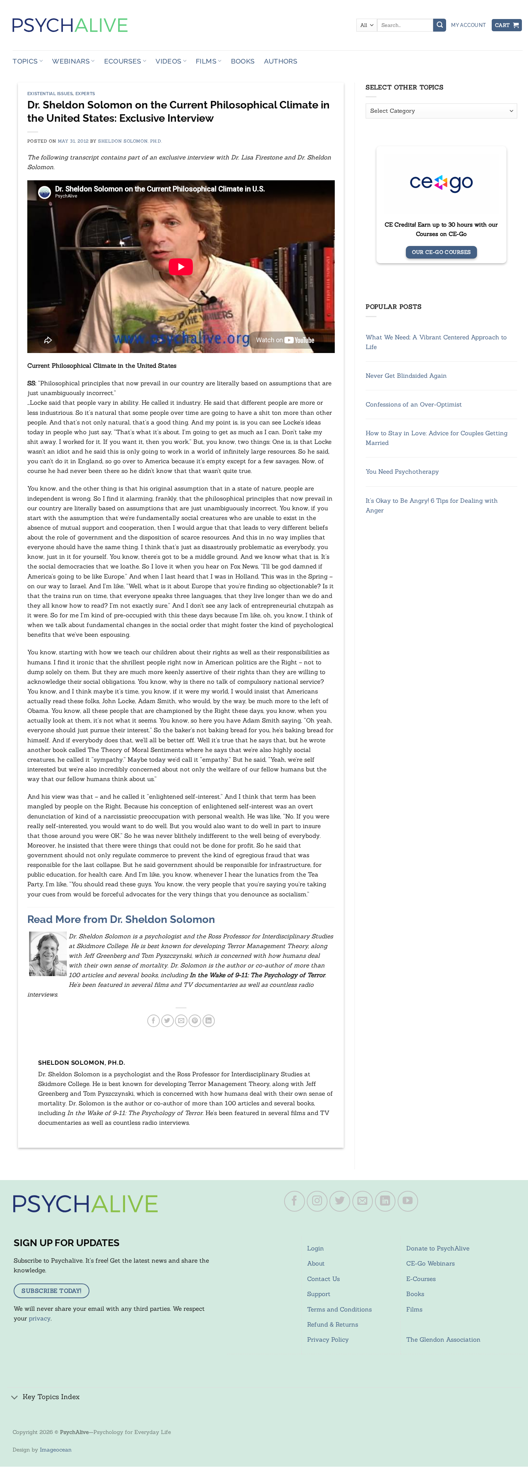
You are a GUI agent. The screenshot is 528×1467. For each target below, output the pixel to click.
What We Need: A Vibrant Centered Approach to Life (436, 342)
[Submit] (439, 25)
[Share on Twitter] (167, 1021)
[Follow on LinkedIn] (385, 1201)
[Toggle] (14, 1397)
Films (206, 61)
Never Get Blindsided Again (406, 376)
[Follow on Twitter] (339, 1201)
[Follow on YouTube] (408, 1201)
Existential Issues (50, 93)
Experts (85, 93)
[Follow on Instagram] (317, 1201)
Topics (25, 61)
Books (243, 61)
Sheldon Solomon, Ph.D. (130, 141)
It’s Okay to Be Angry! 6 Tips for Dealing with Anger (432, 505)
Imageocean (55, 1449)
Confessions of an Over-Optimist (414, 404)
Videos (168, 61)
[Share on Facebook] (153, 1021)
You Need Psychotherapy (402, 472)
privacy (40, 1318)
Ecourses (123, 61)
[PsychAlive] (70, 25)
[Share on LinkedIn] (209, 1021)
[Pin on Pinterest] (195, 1021)
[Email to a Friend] (181, 1021)
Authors (280, 61)
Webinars (71, 61)
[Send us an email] (362, 1201)
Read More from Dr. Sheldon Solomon (121, 919)
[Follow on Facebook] (294, 1201)
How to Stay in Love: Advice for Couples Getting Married (437, 438)
